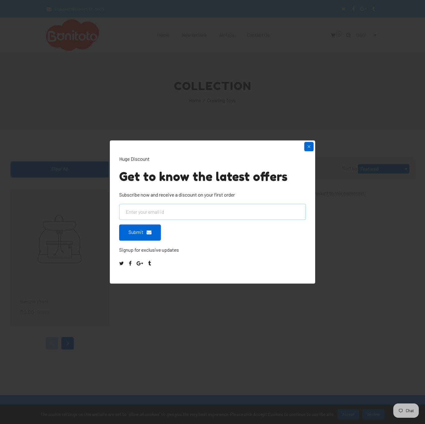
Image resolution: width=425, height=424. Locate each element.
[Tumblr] (150, 263)
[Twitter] (122, 263)
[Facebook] (131, 263)
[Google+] (140, 263)
